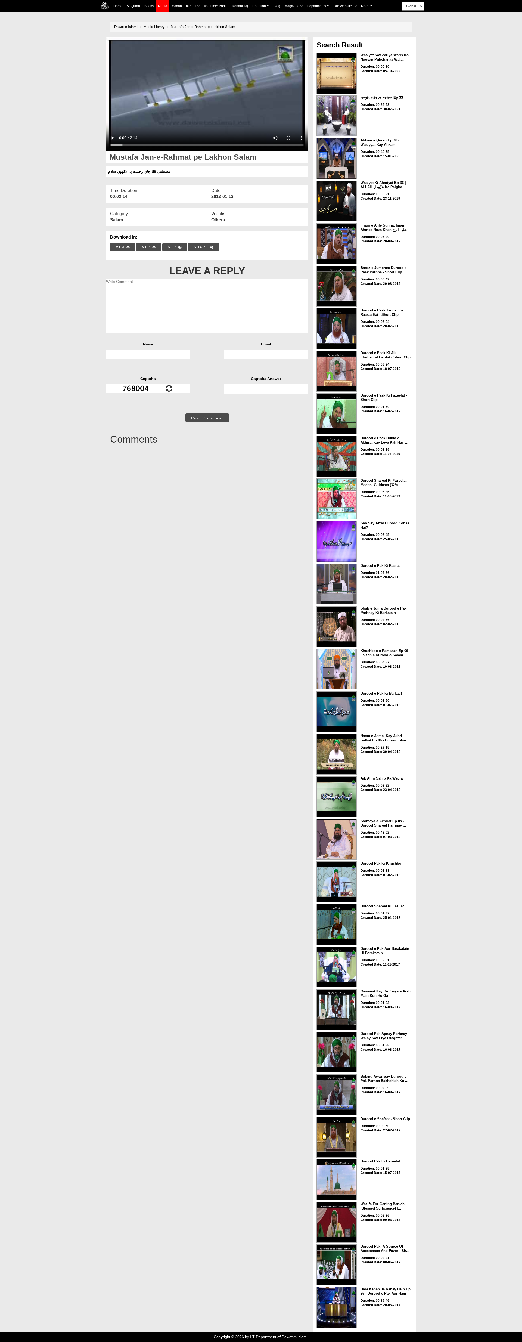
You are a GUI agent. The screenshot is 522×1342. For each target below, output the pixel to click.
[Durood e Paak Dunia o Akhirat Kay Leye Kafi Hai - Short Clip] (336, 456)
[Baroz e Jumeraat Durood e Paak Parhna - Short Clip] (336, 286)
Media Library (154, 27)
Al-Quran (133, 6)
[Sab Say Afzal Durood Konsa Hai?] (336, 541)
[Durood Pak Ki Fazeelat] (336, 1179)
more (365, 6)
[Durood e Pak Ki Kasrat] (336, 584)
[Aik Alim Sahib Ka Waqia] (336, 796)
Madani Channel (184, 6)
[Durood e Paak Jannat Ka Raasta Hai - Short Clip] (336, 328)
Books (149, 6)
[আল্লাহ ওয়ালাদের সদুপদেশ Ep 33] (336, 115)
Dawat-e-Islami (126, 27)
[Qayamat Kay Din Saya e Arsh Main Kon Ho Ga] (336, 1009)
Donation (259, 6)
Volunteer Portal (216, 6)
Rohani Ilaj (240, 6)
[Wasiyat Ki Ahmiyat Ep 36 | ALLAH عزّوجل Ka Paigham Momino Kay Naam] (336, 201)
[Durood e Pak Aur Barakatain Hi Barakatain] (336, 967)
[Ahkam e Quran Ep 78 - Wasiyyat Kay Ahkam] (336, 158)
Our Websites (344, 6)
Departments (317, 6)
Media (162, 6)
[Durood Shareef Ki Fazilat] (336, 924)
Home (117, 6)
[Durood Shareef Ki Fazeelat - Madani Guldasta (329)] (336, 498)
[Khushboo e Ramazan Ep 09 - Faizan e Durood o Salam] (336, 669)
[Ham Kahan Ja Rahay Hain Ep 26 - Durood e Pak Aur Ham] (336, 1307)
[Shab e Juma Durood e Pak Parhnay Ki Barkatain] (336, 626)
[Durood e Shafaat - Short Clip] (336, 1137)
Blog (277, 6)
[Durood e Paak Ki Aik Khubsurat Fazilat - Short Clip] (336, 371)
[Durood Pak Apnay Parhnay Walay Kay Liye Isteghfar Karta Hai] (336, 1052)
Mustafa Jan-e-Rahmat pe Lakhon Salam (203, 27)
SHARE (202, 247)
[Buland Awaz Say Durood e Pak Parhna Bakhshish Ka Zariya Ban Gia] (336, 1094)
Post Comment (207, 418)
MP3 (147, 247)
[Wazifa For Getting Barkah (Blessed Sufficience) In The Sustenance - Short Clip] (336, 1222)
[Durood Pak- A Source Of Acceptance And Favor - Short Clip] (336, 1264)
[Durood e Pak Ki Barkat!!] (336, 711)
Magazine (292, 6)
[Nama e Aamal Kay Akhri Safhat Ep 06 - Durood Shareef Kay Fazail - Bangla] (336, 754)
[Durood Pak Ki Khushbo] (336, 881)
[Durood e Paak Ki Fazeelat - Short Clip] (336, 413)
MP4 (121, 247)
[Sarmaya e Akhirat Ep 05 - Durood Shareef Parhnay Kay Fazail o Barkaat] (336, 839)
